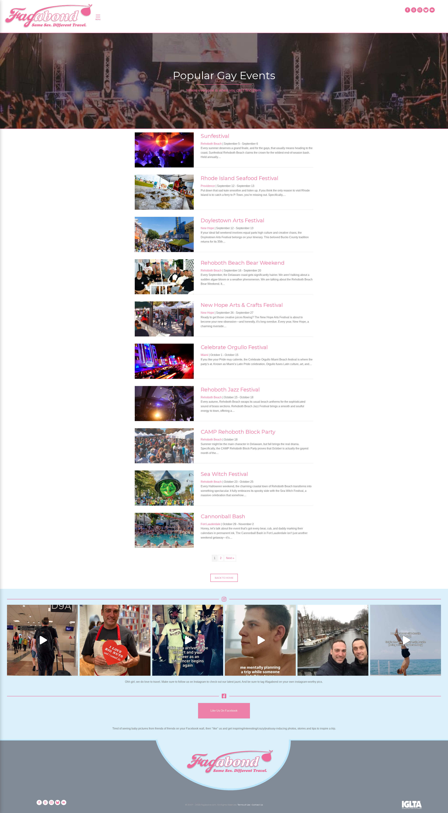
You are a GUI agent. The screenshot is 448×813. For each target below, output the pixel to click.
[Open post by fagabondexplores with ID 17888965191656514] (333, 640)
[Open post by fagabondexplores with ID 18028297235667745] (42, 640)
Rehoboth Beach (211, 143)
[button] (224, 578)
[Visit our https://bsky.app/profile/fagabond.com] (426, 10)
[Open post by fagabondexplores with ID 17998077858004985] (405, 640)
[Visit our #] (432, 10)
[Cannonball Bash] (164, 530)
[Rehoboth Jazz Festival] (164, 403)
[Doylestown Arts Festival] (164, 234)
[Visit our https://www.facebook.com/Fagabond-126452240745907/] (407, 10)
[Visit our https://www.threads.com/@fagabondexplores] (413, 10)
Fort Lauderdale (210, 524)
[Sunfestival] (164, 149)
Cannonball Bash (223, 516)
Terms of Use (243, 804)
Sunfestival (215, 136)
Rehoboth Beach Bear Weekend (243, 263)
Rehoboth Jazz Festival (230, 389)
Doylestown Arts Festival (232, 220)
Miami (204, 354)
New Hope (207, 228)
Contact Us (257, 804)
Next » (230, 558)
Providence (208, 185)
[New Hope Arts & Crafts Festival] (164, 318)
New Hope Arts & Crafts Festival (242, 305)
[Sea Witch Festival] (164, 487)
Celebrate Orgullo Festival (234, 347)
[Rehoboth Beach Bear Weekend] (164, 276)
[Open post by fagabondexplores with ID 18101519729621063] (187, 640)
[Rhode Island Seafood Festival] (164, 191)
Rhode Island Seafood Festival (239, 178)
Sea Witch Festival (224, 474)
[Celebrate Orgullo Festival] (164, 361)
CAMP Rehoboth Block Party (238, 432)
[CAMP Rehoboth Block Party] (164, 445)
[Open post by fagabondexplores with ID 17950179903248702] (260, 640)
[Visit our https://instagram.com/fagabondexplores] (419, 10)
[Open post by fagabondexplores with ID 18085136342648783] (115, 640)
